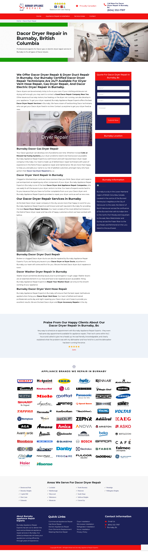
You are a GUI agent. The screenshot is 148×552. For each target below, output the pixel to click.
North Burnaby (82, 487)
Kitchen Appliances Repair (59, 527)
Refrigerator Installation (86, 527)
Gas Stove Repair (55, 524)
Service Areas (79, 16)
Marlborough (53, 491)
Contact (92, 16)
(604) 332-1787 (116, 10)
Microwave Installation (85, 524)
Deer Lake (24, 497)
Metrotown (52, 497)
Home (38, 16)
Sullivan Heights (83, 497)
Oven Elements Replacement (60, 529)
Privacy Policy (82, 532)
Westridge (109, 487)
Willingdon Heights (112, 491)
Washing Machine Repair (58, 532)
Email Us (111, 521)
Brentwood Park (26, 487)
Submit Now (113, 120)
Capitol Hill (24, 494)
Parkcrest (81, 491)
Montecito (52, 500)
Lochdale (52, 487)
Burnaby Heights (26, 491)
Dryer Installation (83, 521)
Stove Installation (83, 529)
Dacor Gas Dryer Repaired (38, 171)
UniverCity (81, 500)
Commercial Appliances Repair (60, 521)
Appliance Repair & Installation (58, 16)
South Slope (81, 494)
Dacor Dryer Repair (29, 21)
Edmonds (24, 500)
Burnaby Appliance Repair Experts (87, 547)
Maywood (52, 494)
